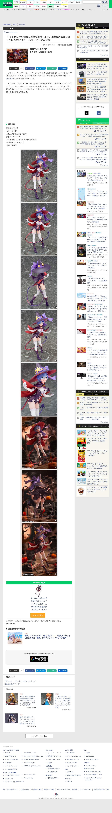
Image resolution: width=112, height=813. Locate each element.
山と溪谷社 (49, 766)
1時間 (80, 28)
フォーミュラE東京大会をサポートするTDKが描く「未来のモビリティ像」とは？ (97, 66)
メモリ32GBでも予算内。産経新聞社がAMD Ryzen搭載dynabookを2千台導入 (97, 81)
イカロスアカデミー (73, 766)
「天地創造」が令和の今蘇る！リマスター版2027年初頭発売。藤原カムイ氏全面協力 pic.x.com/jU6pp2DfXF (93, 144)
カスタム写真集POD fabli (94, 774)
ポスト (15, 68)
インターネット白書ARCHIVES (14, 782)
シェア (31, 68)
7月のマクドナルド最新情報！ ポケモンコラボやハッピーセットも (95, 426)
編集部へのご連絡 (49, 789)
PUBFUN (86, 762)
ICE (85, 750)
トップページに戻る (39, 736)
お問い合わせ (25, 789)
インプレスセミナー (30, 762)
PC (51, 9)
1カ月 (105, 28)
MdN (66, 769)
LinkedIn (64, 68)
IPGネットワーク (89, 768)
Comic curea (90, 756)
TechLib (69, 781)
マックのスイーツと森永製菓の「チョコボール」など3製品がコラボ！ (97, 489)
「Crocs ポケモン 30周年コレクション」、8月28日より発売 (97, 335)
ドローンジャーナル (11, 766)
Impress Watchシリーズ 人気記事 (93, 391)
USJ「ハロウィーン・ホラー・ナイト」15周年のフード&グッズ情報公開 (97, 220)
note (53, 68)
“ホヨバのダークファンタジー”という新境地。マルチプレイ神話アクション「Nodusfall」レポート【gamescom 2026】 (96, 370)
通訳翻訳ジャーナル (73, 759)
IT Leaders (8, 762)
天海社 (88, 753)
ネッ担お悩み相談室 (11, 769)
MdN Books (70, 772)
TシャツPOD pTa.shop (93, 771)
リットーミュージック (54, 753)
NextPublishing (28, 778)
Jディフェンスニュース (74, 756)
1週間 (96, 28)
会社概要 (74, 789)
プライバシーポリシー (63, 789)
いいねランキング (101, 123)
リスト (22, 68)
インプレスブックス (30, 774)
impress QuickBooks (92, 759)
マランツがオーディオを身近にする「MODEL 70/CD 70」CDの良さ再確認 (97, 97)
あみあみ (9, 78)
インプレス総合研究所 (11, 759)
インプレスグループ (85, 789)
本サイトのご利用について (10, 789)
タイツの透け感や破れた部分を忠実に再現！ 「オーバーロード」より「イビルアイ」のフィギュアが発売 (27, 700)
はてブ (42, 68)
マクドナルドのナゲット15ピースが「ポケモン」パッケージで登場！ (97, 453)
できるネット (9, 778)
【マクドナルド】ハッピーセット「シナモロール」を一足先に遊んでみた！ (97, 482)
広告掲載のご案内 (36, 789)
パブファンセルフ (91, 765)
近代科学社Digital (53, 778)
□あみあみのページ (12, 684)
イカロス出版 (69, 750)
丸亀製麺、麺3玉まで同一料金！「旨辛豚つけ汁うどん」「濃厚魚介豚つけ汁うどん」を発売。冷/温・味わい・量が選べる (93, 399)
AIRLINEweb (71, 753)
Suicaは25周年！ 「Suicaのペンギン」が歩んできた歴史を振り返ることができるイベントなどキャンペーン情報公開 (97, 300)
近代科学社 (49, 775)
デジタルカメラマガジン (12, 775)
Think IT (7, 753)
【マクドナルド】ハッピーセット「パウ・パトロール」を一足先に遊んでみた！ (97, 474)
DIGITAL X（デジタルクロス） (33, 766)
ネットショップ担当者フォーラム (33, 756)
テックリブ (68, 778)
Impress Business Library (31, 759)
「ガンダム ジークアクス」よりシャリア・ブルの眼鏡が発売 (97, 281)
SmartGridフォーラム (30, 753)
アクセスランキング (88, 25)
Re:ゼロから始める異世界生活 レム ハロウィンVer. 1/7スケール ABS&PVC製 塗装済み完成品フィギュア (39, 604)
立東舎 (50, 762)
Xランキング (85, 120)
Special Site (85, 59)
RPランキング (84, 123)
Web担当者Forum (10, 756)
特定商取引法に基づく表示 (101, 789)
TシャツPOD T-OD (54, 759)
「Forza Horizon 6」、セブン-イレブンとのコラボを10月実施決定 (96, 265)
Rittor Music (49, 750)
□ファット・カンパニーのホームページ (20, 681)
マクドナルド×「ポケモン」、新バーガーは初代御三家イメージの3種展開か (97, 466)
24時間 (88, 28)
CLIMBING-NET (52, 772)
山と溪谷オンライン (54, 768)
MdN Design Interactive (74, 775)
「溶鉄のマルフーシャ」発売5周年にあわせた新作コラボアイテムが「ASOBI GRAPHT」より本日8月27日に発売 (97, 321)
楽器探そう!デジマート (54, 756)
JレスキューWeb (72, 762)
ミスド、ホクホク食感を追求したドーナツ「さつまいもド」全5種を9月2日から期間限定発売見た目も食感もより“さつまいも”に (94, 43)
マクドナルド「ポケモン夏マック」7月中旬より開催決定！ (97, 441)
